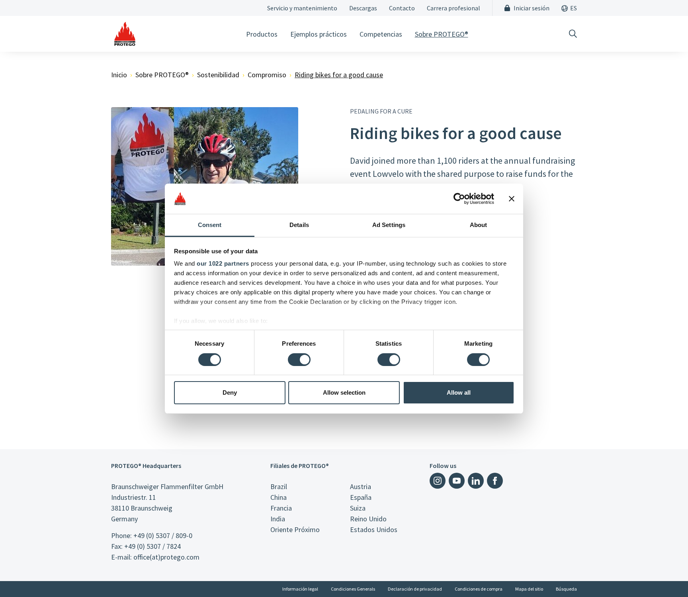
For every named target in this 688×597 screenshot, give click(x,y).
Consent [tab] (210, 224)
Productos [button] (262, 34)
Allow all (459, 392)
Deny (230, 392)
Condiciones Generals (353, 589)
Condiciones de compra (478, 589)
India (277, 518)
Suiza (358, 508)
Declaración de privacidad (415, 589)
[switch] (299, 359)
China (278, 497)
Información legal (300, 589)
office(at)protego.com (166, 557)
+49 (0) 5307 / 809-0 (162, 535)
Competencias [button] (381, 34)
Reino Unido (368, 518)
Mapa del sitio (529, 589)
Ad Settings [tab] (388, 224)
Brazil (278, 486)
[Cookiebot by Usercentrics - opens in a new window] (459, 199)
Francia (281, 508)
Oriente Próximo (295, 529)
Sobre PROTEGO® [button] (441, 34)
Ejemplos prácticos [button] (318, 34)
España (360, 497)
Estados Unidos (373, 529)
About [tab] (478, 224)
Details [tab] (299, 224)
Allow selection (344, 392)
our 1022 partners (223, 263)
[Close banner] (511, 199)
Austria (360, 486)
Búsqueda (566, 589)
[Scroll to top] (665, 574)
